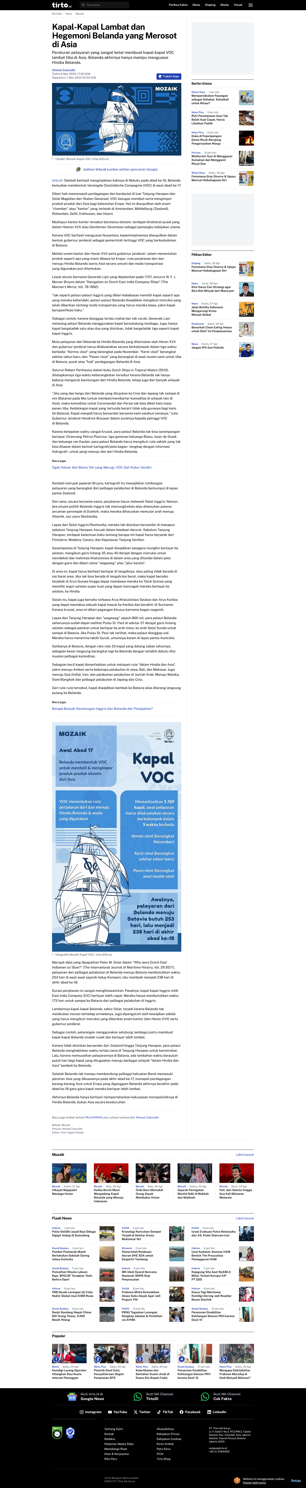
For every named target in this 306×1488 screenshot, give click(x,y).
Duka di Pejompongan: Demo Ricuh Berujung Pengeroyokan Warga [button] (207, 140)
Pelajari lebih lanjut (254, 1482)
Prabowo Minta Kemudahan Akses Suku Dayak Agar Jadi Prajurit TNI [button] (141, 1296)
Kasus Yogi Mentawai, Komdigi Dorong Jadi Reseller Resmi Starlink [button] (211, 1296)
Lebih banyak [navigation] (245, 1155)
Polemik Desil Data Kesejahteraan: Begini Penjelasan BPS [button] (109, 1374)
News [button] (196, 5)
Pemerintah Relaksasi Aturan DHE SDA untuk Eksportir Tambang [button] (137, 1255)
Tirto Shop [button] (164, 1459)
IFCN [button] (160, 1454)
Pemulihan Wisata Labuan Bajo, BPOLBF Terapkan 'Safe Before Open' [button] (72, 1275)
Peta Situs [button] (163, 1449)
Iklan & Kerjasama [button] (116, 1454)
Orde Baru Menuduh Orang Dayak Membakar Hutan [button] (149, 1194)
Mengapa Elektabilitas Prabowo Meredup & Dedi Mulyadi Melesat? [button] (235, 1374)
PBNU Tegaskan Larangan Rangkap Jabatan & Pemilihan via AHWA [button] (142, 1316)
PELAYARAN (93, 1117)
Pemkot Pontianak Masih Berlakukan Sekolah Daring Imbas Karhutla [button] (71, 1255)
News (69, 13)
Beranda (57, 13)
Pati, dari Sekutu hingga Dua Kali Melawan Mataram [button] (235, 1194)
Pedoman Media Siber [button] (119, 1444)
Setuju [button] (296, 1481)
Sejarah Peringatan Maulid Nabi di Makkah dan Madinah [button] (193, 1194)
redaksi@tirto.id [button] (218, 1448)
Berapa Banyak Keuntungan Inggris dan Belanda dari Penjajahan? (102, 709)
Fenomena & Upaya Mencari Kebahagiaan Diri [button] (214, 178)
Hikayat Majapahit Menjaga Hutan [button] (64, 1192)
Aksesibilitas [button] (165, 1429)
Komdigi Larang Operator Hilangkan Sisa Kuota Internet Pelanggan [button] (69, 1374)
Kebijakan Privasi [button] (168, 1434)
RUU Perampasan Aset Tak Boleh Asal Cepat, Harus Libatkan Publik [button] (210, 119)
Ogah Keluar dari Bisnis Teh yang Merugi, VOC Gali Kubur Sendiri (102, 467)
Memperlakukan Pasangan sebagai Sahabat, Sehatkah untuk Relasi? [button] (210, 99)
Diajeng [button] (210, 5)
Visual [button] (238, 5)
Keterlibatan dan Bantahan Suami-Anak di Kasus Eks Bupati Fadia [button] (152, 1374)
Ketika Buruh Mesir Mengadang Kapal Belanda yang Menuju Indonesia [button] (108, 1196)
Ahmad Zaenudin (63, 70)
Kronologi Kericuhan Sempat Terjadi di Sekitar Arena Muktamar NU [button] (141, 1235)
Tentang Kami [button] (113, 1429)
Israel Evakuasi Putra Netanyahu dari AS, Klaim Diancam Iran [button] (214, 1233)
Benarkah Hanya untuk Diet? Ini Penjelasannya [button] (212, 329)
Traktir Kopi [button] (171, 76)
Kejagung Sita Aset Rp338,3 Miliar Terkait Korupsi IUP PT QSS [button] (211, 1275)
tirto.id (57, 180)
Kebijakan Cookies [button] (169, 1439)
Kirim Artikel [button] (165, 1444)
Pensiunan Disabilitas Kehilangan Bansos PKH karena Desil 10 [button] (213, 1316)
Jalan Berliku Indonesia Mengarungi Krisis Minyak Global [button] (207, 311)
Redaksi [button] (109, 1439)
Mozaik (80, 13)
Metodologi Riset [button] (115, 1449)
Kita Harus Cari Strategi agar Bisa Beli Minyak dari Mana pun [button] (213, 289)
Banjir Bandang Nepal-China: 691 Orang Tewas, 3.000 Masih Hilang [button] (72, 1316)
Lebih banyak (245, 1218)
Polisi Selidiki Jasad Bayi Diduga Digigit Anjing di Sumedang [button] (74, 1233)
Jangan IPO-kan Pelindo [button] (208, 347)
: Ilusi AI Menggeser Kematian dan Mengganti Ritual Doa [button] (212, 160)
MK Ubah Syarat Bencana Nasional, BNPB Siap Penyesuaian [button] (139, 1275)
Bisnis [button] (225, 5)
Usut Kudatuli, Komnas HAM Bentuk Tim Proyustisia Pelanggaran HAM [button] (211, 1255)
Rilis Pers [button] (110, 1459)
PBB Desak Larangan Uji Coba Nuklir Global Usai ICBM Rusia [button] (72, 1294)
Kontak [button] (109, 1434)
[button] (61, 5)
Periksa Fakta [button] (178, 5)
